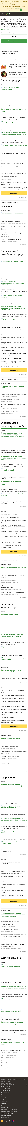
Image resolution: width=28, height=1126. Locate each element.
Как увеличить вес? (6, 881)
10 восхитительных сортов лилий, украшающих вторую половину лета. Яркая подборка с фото (14, 315)
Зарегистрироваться (14, 41)
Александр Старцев (6, 926)
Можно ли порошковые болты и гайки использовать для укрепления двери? (11, 541)
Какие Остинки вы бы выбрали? (9, 350)
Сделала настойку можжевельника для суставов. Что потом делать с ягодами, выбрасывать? (14, 705)
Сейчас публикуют (5, 1088)
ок (21, 10)
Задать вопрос (14, 193)
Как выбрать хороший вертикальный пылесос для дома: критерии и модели (13, 1031)
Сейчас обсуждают (5, 1090)
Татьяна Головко (5, 948)
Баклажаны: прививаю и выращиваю (11, 221)
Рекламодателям (5, 1117)
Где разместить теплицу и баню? (9, 366)
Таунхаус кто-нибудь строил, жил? (10, 517)
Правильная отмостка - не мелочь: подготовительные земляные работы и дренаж (14, 490)
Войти (14, 36)
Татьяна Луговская (6, 582)
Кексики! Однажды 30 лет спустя (10, 756)
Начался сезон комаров (7, 1066)
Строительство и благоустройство (11, 424)
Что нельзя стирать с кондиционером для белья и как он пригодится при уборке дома (14, 995)
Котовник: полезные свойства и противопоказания (9, 850)
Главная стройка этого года (8, 580)
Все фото (3, 1099)
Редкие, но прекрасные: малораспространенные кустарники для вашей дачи (14, 291)
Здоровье (6, 777)
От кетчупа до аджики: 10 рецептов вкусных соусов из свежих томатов (13, 643)
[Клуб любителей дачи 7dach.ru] (7, 14)
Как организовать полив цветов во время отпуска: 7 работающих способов (12, 982)
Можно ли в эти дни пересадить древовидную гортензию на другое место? (13, 354)
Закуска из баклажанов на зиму (9, 746)
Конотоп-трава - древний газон (9, 929)
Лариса (3, 401)
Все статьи (23, 156)
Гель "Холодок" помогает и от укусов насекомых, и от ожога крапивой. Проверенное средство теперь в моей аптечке (14, 936)
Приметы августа (5, 1007)
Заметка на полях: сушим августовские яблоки (13, 762)
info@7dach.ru (8, 1083)
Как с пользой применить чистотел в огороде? (13, 867)
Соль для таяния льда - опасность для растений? (14, 709)
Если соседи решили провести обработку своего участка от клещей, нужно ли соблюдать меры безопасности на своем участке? (14, 871)
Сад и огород (9, 80)
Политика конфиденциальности (9, 1111)
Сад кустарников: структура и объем (11, 327)
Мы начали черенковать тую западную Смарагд (14, 394)
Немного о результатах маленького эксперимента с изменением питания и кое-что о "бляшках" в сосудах (14, 922)
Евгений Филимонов (7, 396)
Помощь (3, 1095)
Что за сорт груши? (6, 179)
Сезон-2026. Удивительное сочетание (11, 239)
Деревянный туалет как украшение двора (12, 592)
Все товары (4, 1097)
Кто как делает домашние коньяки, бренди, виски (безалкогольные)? (13, 721)
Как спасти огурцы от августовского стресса (13, 153)
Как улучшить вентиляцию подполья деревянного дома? (11, 546)
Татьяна (3, 748)
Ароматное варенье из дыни (8, 631)
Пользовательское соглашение (9, 1109)
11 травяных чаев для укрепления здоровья (13, 839)
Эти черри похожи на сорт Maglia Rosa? (12, 163)
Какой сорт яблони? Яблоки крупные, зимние (13, 173)
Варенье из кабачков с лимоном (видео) (12, 655)
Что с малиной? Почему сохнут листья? (11, 176)
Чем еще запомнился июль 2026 (10, 411)
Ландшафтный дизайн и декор (10, 252)
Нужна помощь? (5, 29)
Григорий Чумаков (6, 594)
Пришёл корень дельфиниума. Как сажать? (12, 347)
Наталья (3, 236)
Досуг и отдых (9, 957)
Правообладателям (6, 1115)
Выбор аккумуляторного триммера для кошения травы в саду (11, 586)
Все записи (23, 244)
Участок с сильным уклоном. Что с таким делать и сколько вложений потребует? (14, 532)
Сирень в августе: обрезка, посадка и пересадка (10, 52)
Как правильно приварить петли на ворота (12, 575)
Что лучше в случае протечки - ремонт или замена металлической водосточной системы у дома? (13, 526)
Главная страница (5, 1086)
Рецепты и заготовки (7, 605)
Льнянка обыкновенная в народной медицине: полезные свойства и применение (14, 827)
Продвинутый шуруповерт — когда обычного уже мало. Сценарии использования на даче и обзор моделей (13, 452)
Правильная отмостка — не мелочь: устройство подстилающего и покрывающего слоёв (13, 465)
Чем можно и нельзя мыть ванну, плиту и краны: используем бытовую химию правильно (14, 1018)
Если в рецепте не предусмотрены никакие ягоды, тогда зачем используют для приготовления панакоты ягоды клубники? (12, 696)
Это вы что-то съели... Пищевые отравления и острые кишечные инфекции (13, 802)
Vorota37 (3, 577)
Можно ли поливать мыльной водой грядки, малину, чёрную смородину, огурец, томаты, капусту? (13, 885)
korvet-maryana (5, 931)
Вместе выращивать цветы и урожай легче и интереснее (18, 73)
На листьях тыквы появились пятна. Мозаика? (13, 170)
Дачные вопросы (5, 1092)
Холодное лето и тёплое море (9, 1055)
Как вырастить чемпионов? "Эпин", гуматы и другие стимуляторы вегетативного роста (13, 141)
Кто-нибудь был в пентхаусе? (9, 514)
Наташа (3, 230)
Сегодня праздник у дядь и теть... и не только (13, 1050)
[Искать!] (25, 14)
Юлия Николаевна (6, 223)
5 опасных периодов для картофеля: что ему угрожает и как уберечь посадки (13, 118)
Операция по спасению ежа (8, 1061)
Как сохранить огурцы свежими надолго (12, 130)
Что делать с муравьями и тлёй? (9, 167)
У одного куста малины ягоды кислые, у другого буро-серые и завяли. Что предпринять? (14, 188)
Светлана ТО (4, 241)
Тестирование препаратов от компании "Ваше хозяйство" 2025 (18, 66)
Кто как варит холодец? (7, 717)
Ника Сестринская (6, 589)
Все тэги (3, 1105)
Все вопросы (22, 197)
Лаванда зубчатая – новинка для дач (11, 279)
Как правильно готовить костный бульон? (12, 701)
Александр (4, 1068)
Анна (2, 940)
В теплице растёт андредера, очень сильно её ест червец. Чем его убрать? (13, 362)
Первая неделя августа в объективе (10, 399)
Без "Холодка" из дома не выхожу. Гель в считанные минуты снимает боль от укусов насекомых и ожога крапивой (12, 944)
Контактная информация (7, 1113)
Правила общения (5, 1107)
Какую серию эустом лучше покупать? (11, 358)
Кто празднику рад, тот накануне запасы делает (14, 751)
